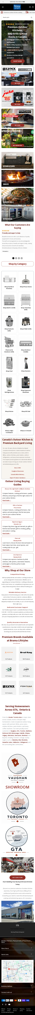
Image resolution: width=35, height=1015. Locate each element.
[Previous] (3, 2)
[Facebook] (2, 1004)
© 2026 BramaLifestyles (7, 1012)
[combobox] (17, 17)
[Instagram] (5, 1004)
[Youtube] (9, 1004)
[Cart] (33, 7)
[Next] (32, 2)
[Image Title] (9, 279)
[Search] (31, 17)
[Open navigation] (7, 7)
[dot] (13, 258)
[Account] (30, 7)
